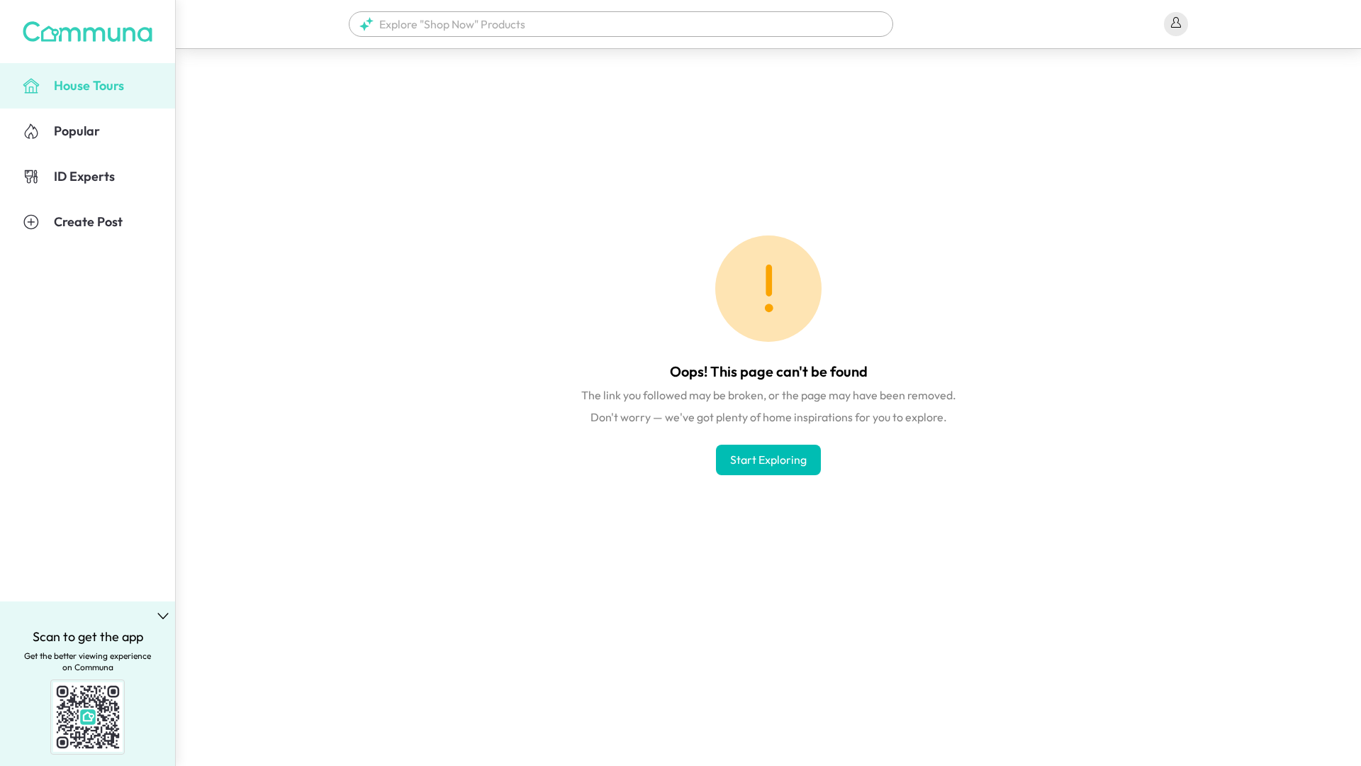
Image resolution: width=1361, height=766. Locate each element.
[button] (621, 24)
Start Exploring (768, 460)
